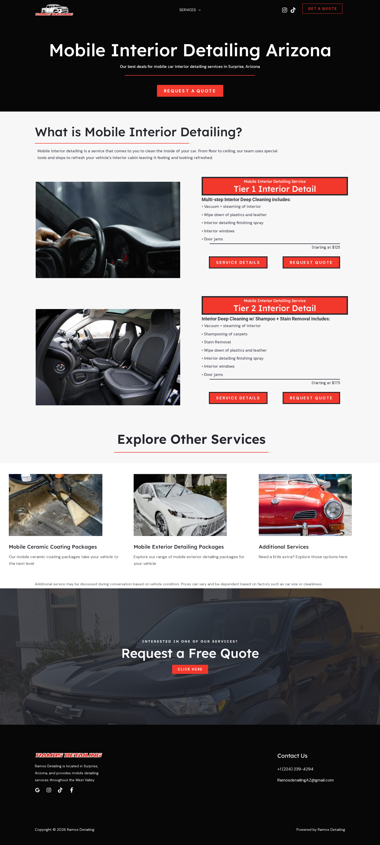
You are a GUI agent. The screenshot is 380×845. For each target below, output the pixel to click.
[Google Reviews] (37, 790)
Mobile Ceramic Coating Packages (53, 546)
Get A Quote (322, 8)
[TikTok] (293, 10)
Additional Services (284, 546)
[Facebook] (71, 790)
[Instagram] (284, 10)
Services (187, 9)
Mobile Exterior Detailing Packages (179, 546)
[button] (198, 10)
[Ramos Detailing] (54, 9)
